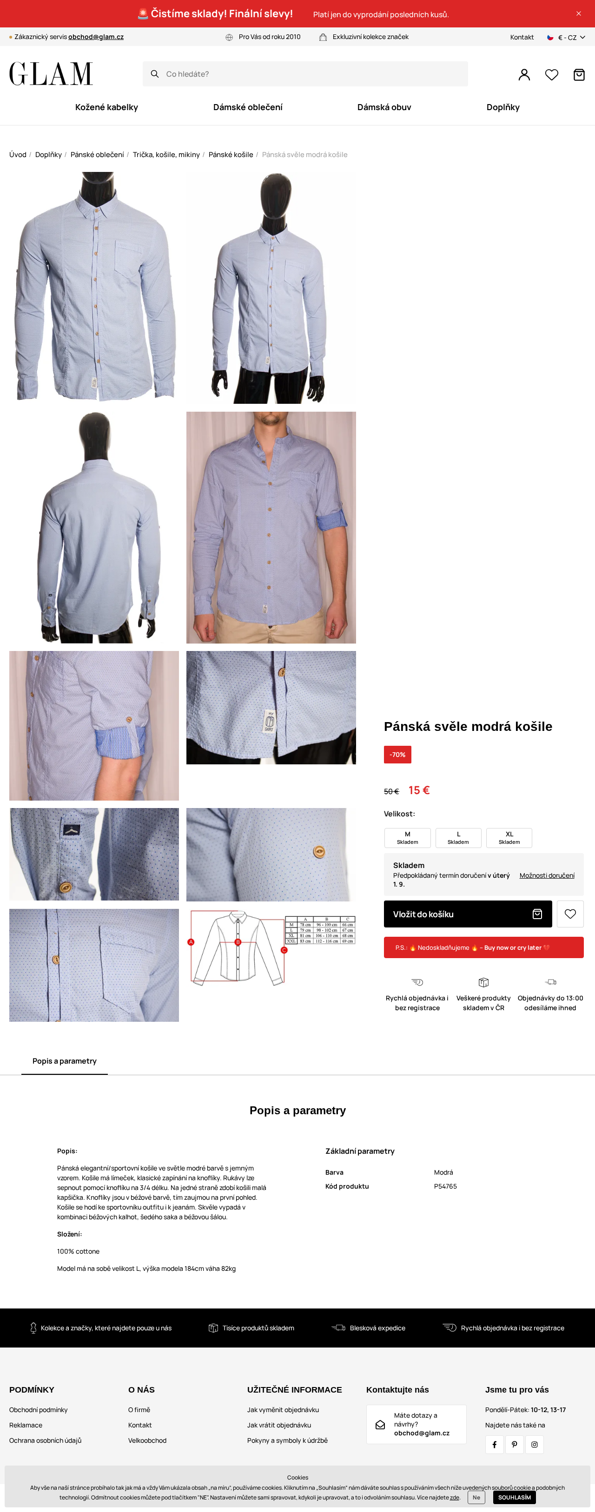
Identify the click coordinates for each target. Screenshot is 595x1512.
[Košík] (579, 74)
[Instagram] (534, 1444)
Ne (476, 1497)
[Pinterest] (514, 1444)
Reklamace (25, 1424)
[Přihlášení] (524, 74)
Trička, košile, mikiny (166, 154)
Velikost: (399, 814)
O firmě (139, 1409)
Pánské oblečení (97, 154)
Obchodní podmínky (38, 1409)
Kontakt (522, 37)
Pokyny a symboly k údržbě (287, 1440)
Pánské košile (231, 154)
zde (454, 1497)
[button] (578, 13)
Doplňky (48, 154)
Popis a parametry (65, 1061)
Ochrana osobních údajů (45, 1440)
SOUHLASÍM (514, 1497)
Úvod (17, 154)
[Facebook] (494, 1444)
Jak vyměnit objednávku (283, 1409)
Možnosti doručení (547, 875)
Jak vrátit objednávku (279, 1424)
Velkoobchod (147, 1440)
